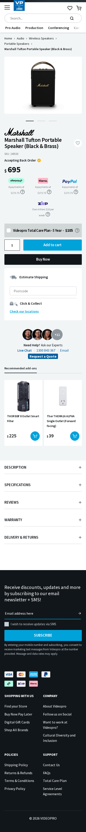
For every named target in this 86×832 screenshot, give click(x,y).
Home (8, 38)
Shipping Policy (16, 765)
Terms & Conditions (19, 780)
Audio (20, 38)
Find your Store (15, 706)
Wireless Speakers (41, 38)
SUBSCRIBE (43, 635)
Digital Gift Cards (17, 722)
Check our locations (24, 311)
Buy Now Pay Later (18, 714)
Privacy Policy (14, 788)
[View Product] (23, 413)
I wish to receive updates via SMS (33, 624)
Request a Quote (43, 356)
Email (64, 350)
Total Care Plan (55, 780)
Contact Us (51, 765)
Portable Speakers (16, 44)
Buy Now (43, 259)
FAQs (46, 773)
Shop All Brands (16, 730)
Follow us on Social (57, 714)
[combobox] (43, 18)
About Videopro (54, 706)
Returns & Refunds (18, 773)
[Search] (71, 18)
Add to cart (52, 244)
